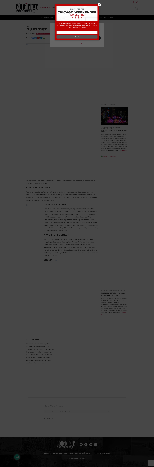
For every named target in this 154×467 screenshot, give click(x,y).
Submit (77, 37)
